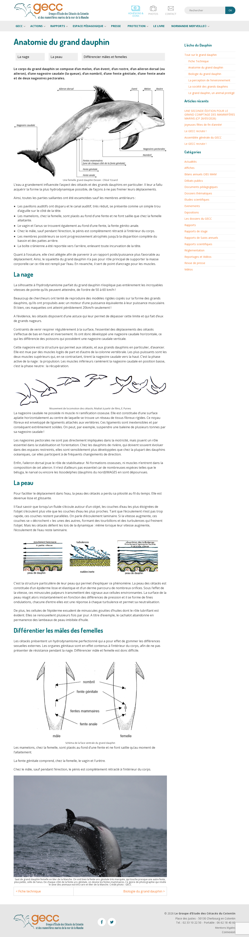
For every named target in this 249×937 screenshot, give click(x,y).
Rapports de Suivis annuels (201, 238)
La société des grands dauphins (208, 86)
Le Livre (159, 26)
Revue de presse (194, 263)
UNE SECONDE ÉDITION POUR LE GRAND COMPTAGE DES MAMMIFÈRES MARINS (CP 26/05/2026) (209, 114)
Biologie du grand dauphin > (144, 891)
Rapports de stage (196, 231)
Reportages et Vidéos (197, 257)
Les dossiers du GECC (198, 218)
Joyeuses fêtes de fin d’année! (203, 124)
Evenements (192, 206)
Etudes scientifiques (196, 199)
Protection (137, 26)
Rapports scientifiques (198, 244)
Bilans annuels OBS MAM (200, 174)
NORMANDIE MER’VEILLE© (189, 26)
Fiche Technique (198, 61)
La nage (23, 57)
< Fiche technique (28, 891)
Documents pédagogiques (201, 187)
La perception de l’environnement (209, 80)
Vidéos (188, 269)
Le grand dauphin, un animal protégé (211, 93)
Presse (116, 26)
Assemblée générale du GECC (203, 137)
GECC (51, 11)
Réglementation (194, 250)
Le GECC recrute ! (195, 131)
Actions (36, 26)
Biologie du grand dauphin (204, 74)
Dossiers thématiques (198, 193)
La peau (56, 57)
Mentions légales (225, 927)
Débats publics (193, 180)
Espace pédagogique (88, 26)
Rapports (57, 26)
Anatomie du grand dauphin (205, 67)
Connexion (228, 932)
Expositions (191, 212)
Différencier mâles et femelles (105, 57)
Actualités (190, 161)
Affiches (189, 168)
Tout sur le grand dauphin (200, 55)
